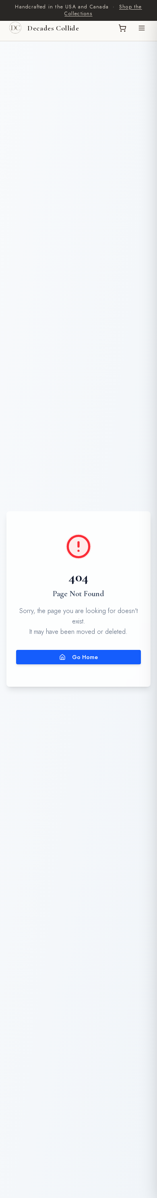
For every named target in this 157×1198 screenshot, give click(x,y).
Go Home (85, 657)
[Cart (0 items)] (122, 28)
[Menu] (141, 28)
